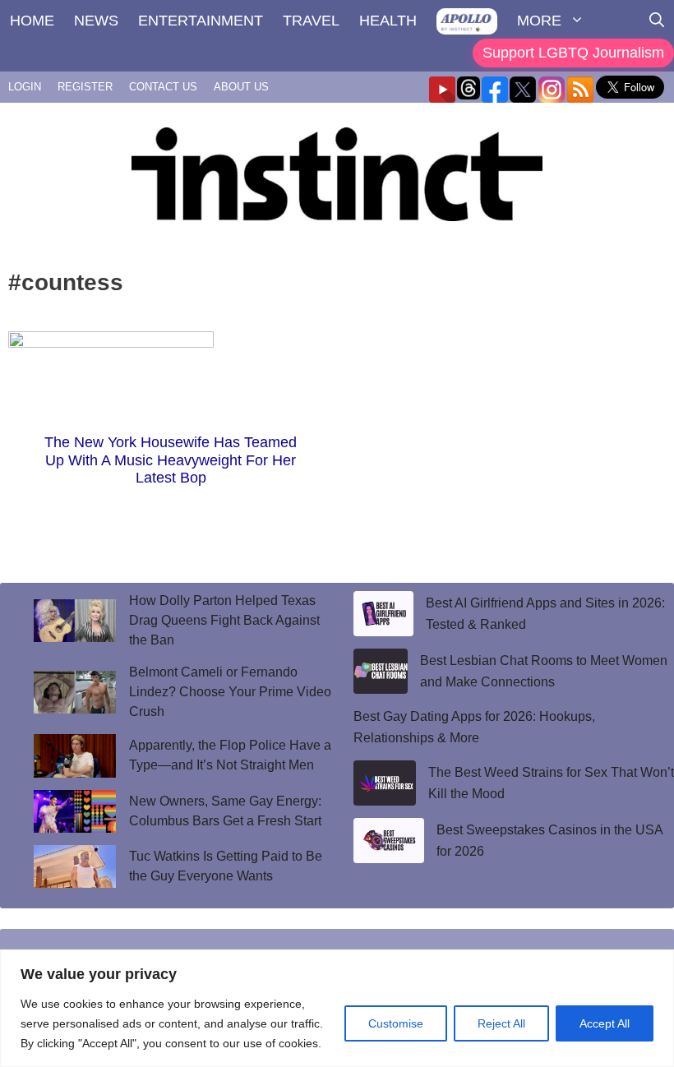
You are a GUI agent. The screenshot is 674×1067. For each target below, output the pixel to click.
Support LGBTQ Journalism (573, 52)
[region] (337, 1008)
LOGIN (24, 87)
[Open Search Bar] (656, 20)
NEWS (96, 20)
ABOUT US (241, 87)
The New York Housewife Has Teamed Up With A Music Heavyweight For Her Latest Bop (170, 460)
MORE (539, 20)
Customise (395, 1023)
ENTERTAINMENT (200, 20)
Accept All (604, 1023)
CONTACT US (163, 87)
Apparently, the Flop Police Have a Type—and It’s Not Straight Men (230, 755)
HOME (32, 20)
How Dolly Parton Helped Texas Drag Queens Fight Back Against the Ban (224, 620)
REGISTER (85, 87)
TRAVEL (311, 20)
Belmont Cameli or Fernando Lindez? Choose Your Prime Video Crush (230, 691)
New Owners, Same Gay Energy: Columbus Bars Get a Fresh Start (225, 811)
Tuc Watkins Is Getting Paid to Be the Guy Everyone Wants (225, 866)
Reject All (501, 1023)
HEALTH (388, 20)
